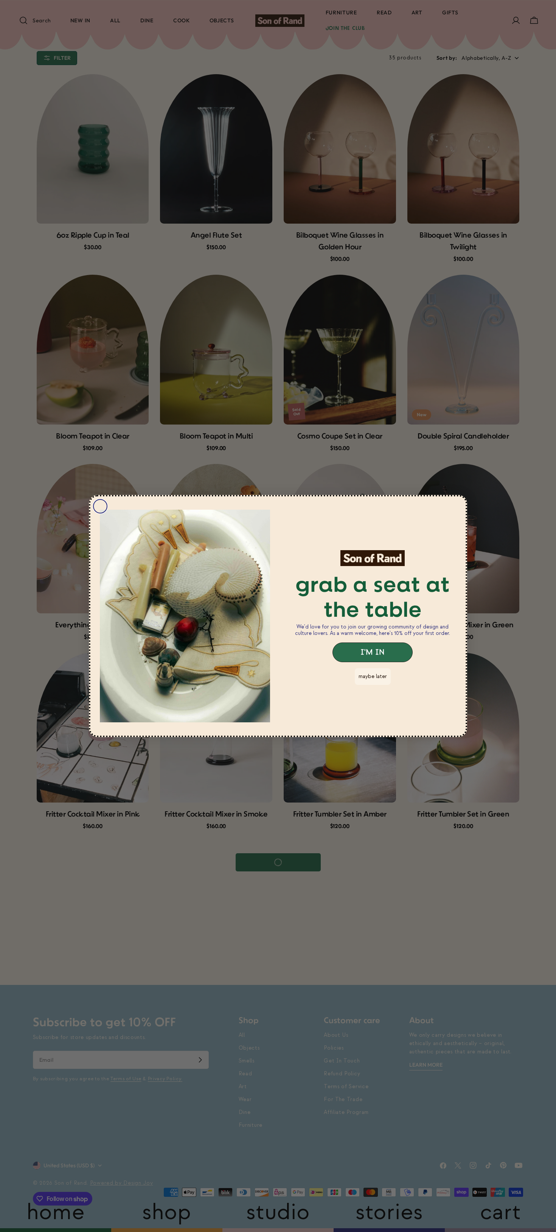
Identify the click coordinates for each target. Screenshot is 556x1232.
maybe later (373, 676)
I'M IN (372, 652)
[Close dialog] (100, 506)
